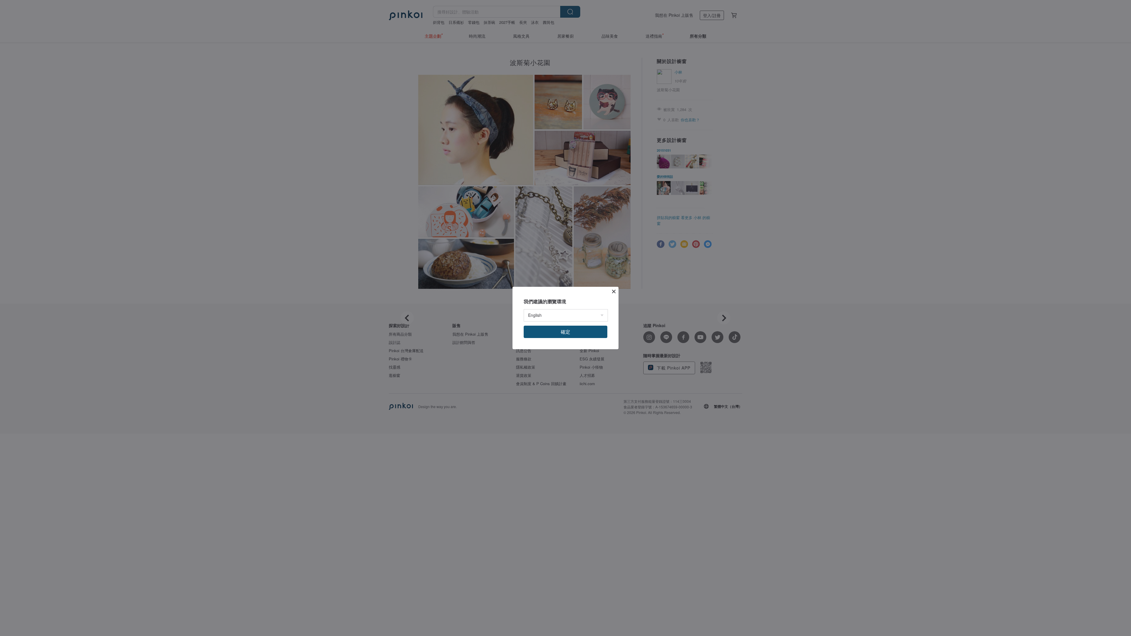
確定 (565, 331)
